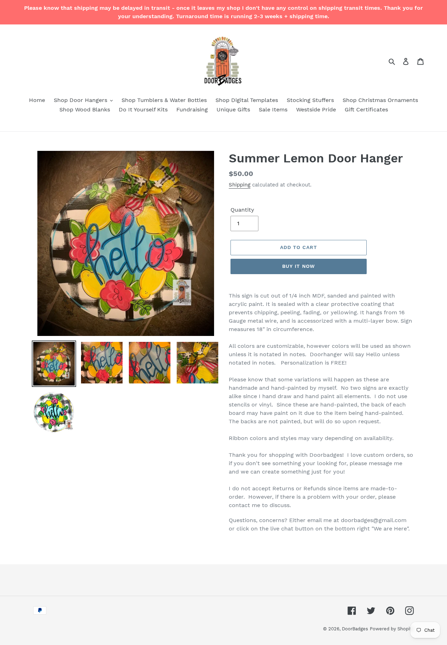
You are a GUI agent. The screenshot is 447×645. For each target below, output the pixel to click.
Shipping (239, 185)
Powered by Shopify (392, 628)
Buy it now (298, 266)
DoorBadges (355, 628)
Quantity (242, 209)
